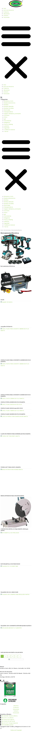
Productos (6, 12)
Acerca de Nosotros (8, 10)
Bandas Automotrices (9, 103)
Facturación (6, 17)
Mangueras (7, 122)
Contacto (5, 15)
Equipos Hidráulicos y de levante (12, 113)
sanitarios (6, 126)
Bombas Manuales (9, 106)
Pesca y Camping (8, 124)
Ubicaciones (6, 13)
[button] (16, 52)
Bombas (6, 104)
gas (5, 119)
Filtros (5, 117)
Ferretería (6, 115)
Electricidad (7, 110)
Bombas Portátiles (9, 108)
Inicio (4, 8)
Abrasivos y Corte (8, 101)
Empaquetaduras (8, 111)
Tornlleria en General (9, 129)
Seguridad (6, 128)
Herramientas (7, 120)
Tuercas (6, 131)
